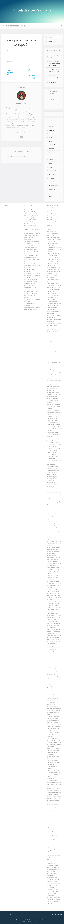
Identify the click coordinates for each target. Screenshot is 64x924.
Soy (18, 914)
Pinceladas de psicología (32, 11)
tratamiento (52, 197)
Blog (9, 914)
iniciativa (51, 149)
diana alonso (21, 103)
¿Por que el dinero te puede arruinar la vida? (32, 74)
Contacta (14, 914)
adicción (51, 127)
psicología (51, 175)
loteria (50, 156)
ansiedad (51, 130)
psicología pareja (53, 186)
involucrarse (52, 152)
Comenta (33, 51)
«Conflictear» (53, 83)
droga (50, 141)
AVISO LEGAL (3, 914)
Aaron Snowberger (43, 920)
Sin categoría (26, 51)
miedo (50, 164)
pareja (50, 167)
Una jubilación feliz (10, 72)
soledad (51, 193)
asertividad (52, 134)
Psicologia (51, 178)
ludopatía (51, 160)
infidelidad (52, 145)
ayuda (50, 138)
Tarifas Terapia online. (26, 914)
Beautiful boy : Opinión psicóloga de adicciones (54, 77)
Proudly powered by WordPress (24, 920)
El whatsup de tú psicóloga (53, 57)
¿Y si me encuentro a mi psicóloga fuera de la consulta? (54, 64)
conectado (21, 156)
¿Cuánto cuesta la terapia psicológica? (54, 70)
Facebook (53, 100)
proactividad (52, 171)
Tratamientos (36, 914)
